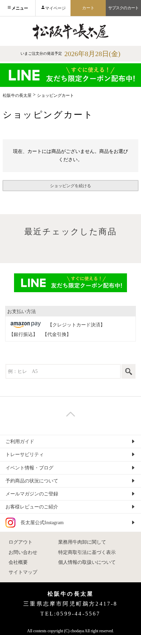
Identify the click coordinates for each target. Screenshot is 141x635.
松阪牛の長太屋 (17, 95)
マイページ (55, 8)
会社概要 (18, 562)
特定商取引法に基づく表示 (87, 552)
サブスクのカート (123, 7)
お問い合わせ (23, 552)
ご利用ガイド (19, 441)
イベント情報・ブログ (29, 467)
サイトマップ (23, 572)
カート (88, 7)
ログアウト (21, 542)
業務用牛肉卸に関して (82, 542)
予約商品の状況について (31, 480)
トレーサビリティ (24, 454)
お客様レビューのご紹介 (31, 506)
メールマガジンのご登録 (31, 493)
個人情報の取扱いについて (87, 562)
